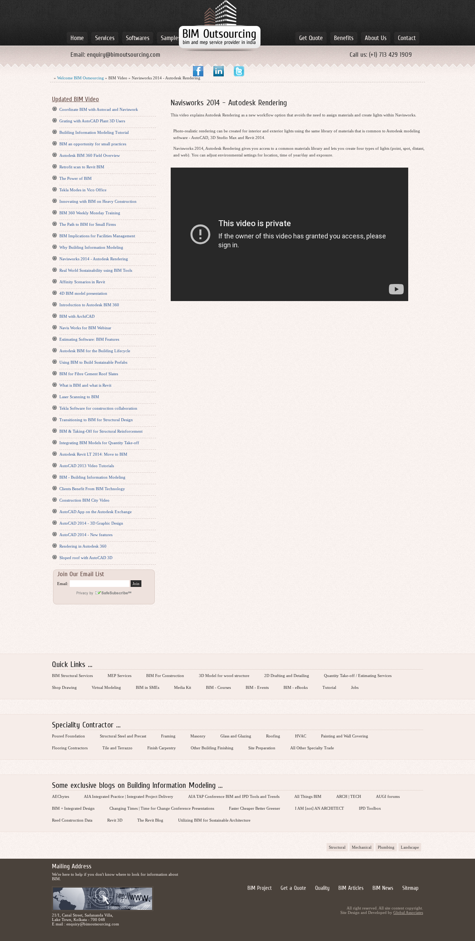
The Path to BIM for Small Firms (87, 224)
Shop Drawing (64, 687)
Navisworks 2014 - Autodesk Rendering (93, 259)
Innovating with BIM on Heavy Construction (98, 201)
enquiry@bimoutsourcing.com (123, 54)
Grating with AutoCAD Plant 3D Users (92, 121)
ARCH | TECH (348, 796)
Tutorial (329, 687)
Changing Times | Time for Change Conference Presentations (161, 808)
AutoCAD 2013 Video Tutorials (86, 465)
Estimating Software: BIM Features (89, 339)
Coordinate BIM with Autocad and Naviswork (98, 109)
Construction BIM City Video (84, 500)
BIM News (383, 888)
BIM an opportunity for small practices (92, 144)
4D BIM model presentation (83, 293)
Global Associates (408, 912)
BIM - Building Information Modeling (92, 477)
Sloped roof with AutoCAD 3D (85, 557)
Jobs (354, 687)
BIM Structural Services (72, 675)
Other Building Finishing (212, 748)
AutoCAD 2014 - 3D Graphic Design (91, 523)
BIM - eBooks (296, 687)
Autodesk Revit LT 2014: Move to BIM (93, 454)
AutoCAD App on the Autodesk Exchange (95, 511)
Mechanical (361, 847)
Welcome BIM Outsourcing (80, 78)
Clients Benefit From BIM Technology (92, 488)
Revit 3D (114, 820)
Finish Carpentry (161, 748)
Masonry (198, 736)
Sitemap (410, 888)
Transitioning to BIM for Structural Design (96, 419)
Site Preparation (261, 748)
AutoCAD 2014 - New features (85, 534)
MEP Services (119, 675)
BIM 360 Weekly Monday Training (89, 213)
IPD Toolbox (370, 808)
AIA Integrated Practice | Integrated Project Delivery (128, 796)
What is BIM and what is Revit (85, 385)
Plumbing (386, 847)
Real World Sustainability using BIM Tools (95, 270)
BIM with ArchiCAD (77, 316)
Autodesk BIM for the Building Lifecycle (94, 351)
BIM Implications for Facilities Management (97, 236)
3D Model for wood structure (224, 675)
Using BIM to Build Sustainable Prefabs (93, 362)
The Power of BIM (75, 178)
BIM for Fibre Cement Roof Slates (88, 374)
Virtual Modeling (106, 687)
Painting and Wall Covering (344, 736)
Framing (168, 736)
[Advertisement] (237, 629)
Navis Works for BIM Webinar (85, 328)
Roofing (273, 736)
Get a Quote (293, 888)
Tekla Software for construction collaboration (98, 408)
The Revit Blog (150, 820)
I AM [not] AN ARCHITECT (319, 808)
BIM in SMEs (147, 687)
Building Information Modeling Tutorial (94, 132)
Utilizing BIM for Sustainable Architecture (214, 820)
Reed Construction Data (72, 820)
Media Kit (182, 687)
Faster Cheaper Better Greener (254, 808)
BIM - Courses (218, 687)
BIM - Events (257, 687)
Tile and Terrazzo (117, 748)
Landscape (410, 847)
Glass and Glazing (235, 736)
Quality (322, 888)
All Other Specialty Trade (312, 748)
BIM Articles (351, 888)
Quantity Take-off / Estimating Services (358, 675)
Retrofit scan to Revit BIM (81, 167)
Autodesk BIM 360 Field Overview (89, 155)
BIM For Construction (165, 675)
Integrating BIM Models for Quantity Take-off (99, 442)
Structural (337, 847)
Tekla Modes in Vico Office (83, 190)
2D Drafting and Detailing (286, 675)
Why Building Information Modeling (91, 247)
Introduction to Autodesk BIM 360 (89, 305)
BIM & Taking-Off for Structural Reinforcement (100, 431)
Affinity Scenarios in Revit (82, 282)
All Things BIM (307, 796)
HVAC (300, 736)
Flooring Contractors (70, 748)
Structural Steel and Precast (123, 736)
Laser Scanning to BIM (79, 396)
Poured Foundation (68, 736)
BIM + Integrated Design (73, 808)
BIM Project (260, 888)
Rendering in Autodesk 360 (83, 546)
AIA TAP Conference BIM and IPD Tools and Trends (233, 796)
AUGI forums (388, 796)
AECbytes (60, 796)
